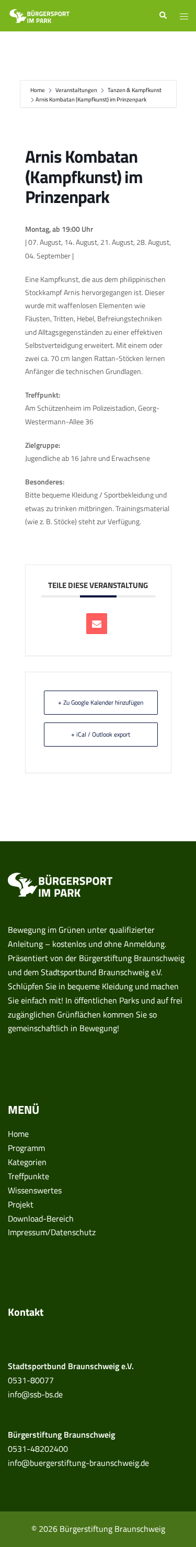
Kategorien (27, 1162)
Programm (26, 1148)
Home (38, 90)
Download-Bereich (41, 1218)
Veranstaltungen (76, 90)
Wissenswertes (35, 1190)
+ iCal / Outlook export (100, 734)
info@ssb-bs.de (35, 1394)
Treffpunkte (28, 1176)
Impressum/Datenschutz (52, 1232)
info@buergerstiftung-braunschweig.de (78, 1462)
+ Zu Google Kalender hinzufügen (100, 702)
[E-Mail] (96, 623)
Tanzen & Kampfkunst (135, 90)
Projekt (20, 1204)
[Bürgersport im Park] (39, 14)
